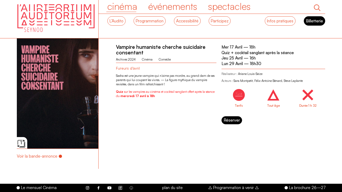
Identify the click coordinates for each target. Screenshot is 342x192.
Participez (219, 20)
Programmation (150, 20)
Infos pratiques (280, 20)
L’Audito (116, 20)
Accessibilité (187, 20)
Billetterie (314, 20)
